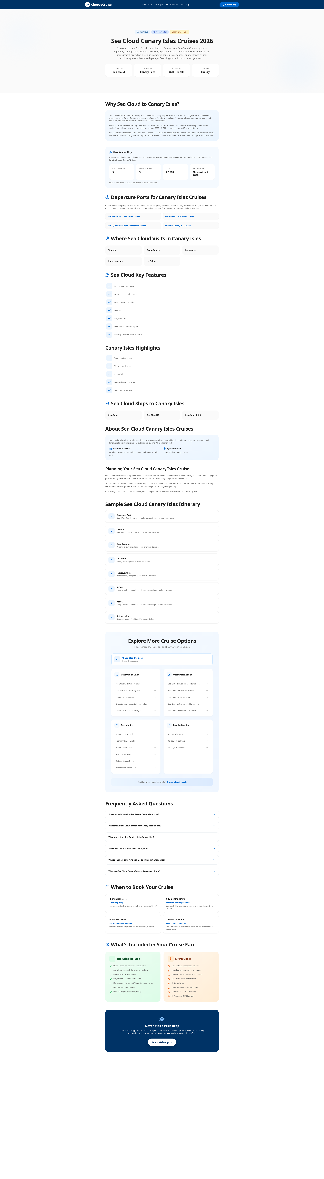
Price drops (147, 4)
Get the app (230, 4)
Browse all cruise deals (177, 782)
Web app (185, 4)
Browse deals (172, 4)
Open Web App (160, 1042)
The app (159, 4)
